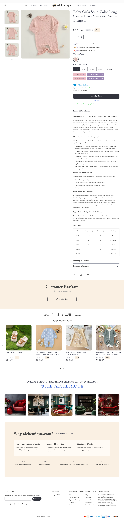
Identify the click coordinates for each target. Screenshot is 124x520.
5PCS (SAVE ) (79, 78)
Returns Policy (73, 502)
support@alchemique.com (59, 495)
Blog (86, 495)
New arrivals (81, 5)
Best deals (44, 5)
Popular (34, 5)
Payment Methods (74, 497)
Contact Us (88, 500)
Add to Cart (96, 96)
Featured (92, 5)
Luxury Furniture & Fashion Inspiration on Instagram (62, 382)
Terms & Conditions (90, 505)
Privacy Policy (89, 502)
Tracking (71, 505)
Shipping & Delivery (74, 500)
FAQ (70, 495)
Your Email (9, 498)
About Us (88, 497)
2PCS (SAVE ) (79, 74)
